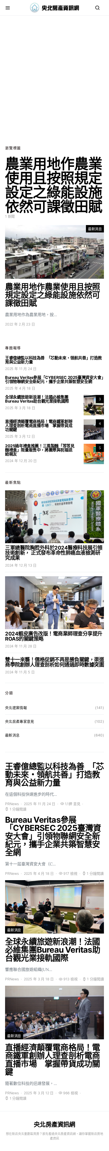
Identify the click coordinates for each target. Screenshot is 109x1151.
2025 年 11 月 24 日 (21, 368)
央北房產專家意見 (19, 721)
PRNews (12, 804)
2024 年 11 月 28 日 (21, 646)
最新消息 (95, 229)
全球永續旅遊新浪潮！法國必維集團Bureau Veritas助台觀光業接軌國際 (37, 399)
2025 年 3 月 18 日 (20, 408)
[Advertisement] (54, 80)
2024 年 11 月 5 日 (19, 672)
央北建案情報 (16, 707)
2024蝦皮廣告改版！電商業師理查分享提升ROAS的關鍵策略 (53, 636)
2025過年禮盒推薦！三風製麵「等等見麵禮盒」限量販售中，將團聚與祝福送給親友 (39, 449)
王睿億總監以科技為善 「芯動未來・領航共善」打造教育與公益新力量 (53, 359)
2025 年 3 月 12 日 (20, 436)
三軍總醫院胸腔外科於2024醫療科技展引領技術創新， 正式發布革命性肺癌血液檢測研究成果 (53, 553)
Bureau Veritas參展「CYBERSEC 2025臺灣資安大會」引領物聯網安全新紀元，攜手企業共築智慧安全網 (54, 379)
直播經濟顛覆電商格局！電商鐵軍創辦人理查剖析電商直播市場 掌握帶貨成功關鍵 (38, 425)
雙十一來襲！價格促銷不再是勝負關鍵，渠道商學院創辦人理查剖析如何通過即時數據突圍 (54, 662)
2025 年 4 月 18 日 (20, 388)
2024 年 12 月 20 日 (21, 461)
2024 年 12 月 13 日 (21, 565)
